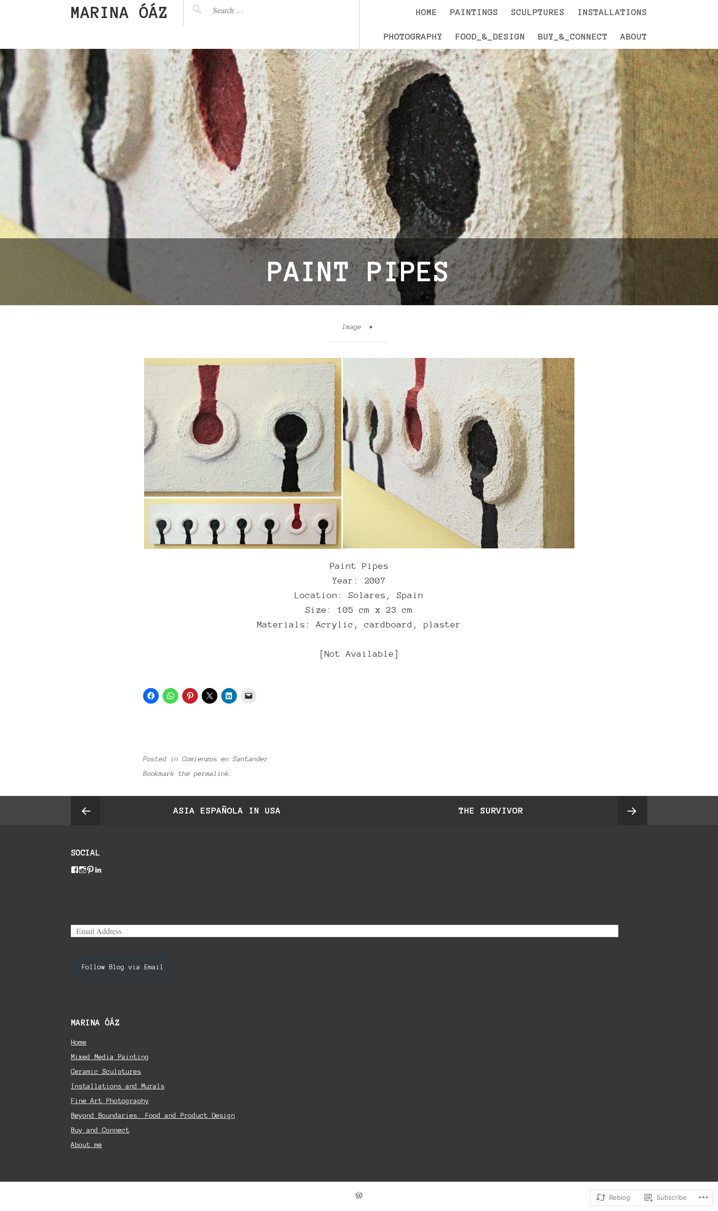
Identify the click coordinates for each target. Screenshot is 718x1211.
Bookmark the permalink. (188, 773)
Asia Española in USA (227, 810)
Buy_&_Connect (573, 37)
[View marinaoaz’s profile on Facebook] (75, 870)
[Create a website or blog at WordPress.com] (359, 1196)
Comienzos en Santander (225, 759)
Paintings (474, 12)
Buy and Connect (100, 1130)
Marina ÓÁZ (120, 12)
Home (426, 12)
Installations (612, 12)
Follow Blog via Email (123, 967)
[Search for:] (249, 10)
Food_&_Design (490, 37)
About (633, 37)
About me (86, 1144)
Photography (413, 37)
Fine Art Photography (110, 1101)
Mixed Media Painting (110, 1057)
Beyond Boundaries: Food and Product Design (153, 1115)
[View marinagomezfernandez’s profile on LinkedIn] (98, 870)
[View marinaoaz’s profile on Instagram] (82, 870)
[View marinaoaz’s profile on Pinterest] (90, 870)
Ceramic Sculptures (106, 1071)
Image (351, 327)
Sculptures (538, 12)
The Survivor (491, 810)
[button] (242, 427)
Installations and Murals (118, 1086)
